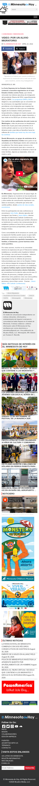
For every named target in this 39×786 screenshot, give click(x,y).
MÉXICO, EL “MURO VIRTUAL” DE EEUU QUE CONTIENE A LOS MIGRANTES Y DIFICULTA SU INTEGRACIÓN (18, 672)
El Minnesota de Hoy (12, 44)
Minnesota (28, 298)
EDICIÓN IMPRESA (9, 736)
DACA (31, 296)
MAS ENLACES (7, 761)
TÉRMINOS (6, 745)
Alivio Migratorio (13, 293)
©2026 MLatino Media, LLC (19, 782)
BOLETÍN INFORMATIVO (11, 758)
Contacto (6, 748)
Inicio (4, 729)
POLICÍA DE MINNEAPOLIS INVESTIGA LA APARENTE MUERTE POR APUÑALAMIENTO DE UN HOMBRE (19, 662)
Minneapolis (16, 298)
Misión (4, 732)
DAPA (6, 298)
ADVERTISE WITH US (10, 743)
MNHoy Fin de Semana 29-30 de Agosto (23, 514)
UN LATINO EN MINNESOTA (12, 756)
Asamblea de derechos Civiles (14, 296)
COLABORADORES (9, 734)
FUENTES (5, 740)
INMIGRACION (18, 34)
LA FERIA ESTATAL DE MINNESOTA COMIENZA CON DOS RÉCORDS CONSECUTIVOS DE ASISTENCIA (16, 646)
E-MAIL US (6, 763)
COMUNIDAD (7, 34)
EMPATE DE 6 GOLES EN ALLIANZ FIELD (18, 654)
